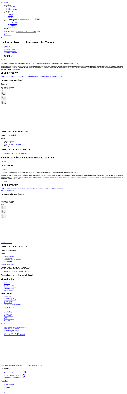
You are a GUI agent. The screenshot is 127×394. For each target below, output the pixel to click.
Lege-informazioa (12, 24)
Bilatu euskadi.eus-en (13, 19)
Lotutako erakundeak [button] (10, 51)
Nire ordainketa (8, 316)
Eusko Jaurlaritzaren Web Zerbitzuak (11, 365)
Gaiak (9, 8)
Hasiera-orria (11, 6)
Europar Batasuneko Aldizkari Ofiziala (14, 335)
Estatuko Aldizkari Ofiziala (11, 333)
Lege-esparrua (4, 181)
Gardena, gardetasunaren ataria (12, 304)
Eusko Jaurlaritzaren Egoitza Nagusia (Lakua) (16, 153)
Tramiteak (10, 11)
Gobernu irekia (8, 303)
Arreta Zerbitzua (8, 301)
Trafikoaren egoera (9, 319)
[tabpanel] (63, 62)
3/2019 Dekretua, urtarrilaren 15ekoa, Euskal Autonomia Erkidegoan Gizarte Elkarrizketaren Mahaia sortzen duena (32, 76)
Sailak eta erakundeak (10, 300)
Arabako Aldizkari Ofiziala (11, 328)
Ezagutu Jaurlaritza (9, 298)
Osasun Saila (4, 37)
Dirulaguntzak (8, 312)
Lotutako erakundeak (6, 243)
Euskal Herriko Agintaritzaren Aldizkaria (15, 327)
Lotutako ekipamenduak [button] (10, 52)
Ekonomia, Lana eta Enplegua (12, 144)
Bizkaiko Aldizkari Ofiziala (11, 330)
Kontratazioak (8, 314)
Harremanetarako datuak (7, 190)
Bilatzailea (10, 16)
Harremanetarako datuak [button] (11, 49)
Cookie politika (12, 25)
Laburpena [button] (7, 46)
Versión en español (9, 384)
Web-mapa (10, 17)
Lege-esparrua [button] (8, 47)
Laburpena (4, 161)
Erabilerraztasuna (12, 22)
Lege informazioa (9, 288)
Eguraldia (6, 317)
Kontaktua (10, 14)
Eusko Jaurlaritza (12, 9)
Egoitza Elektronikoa (13, 27)
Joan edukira (4, 2)
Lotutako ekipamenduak (7, 264)
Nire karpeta (7, 35)
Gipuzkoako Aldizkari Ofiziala (12, 332)
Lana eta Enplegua (9, 141)
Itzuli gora (7, 387)
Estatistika (7, 320)
